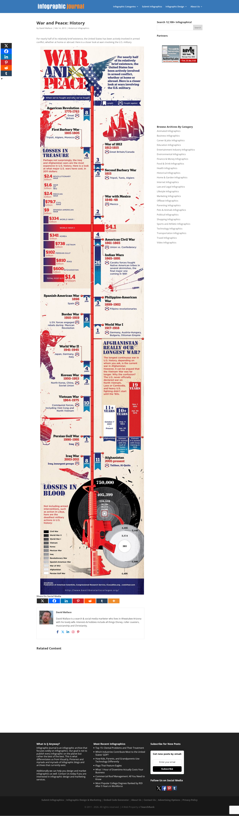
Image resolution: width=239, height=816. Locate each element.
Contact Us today (67, 773)
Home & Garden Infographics (172, 177)
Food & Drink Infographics (170, 163)
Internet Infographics (168, 182)
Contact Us (150, 799)
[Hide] (2, 79)
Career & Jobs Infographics (171, 140)
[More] (113, 600)
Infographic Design (175, 7)
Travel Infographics (167, 237)
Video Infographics (166, 242)
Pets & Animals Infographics (171, 209)
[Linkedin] (66, 600)
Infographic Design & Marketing (83, 799)
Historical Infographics (78, 28)
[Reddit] (90, 600)
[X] (42, 600)
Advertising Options (169, 799)
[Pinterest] (78, 600)
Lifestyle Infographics (168, 191)
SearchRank (147, 807)
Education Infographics (169, 145)
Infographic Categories (124, 7)
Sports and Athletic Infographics (173, 223)
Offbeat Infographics (167, 200)
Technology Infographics (169, 228)
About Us (195, 7)
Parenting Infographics (169, 205)
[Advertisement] (92, 684)
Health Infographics (167, 168)
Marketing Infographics (169, 196)
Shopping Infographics (168, 219)
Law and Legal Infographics (171, 186)
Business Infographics (168, 135)
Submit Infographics (152, 7)
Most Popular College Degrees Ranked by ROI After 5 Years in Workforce (118, 785)
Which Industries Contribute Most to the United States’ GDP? (120, 753)
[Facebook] (54, 600)
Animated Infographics (168, 131)
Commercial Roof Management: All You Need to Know (120, 778)
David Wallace (45, 28)
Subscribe (167, 769)
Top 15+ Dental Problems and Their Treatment (119, 747)
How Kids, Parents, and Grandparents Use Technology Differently (117, 760)
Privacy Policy (190, 799)
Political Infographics (168, 214)
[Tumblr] (102, 600)
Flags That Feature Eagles (108, 765)
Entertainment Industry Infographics (176, 149)
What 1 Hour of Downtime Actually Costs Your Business (119, 771)
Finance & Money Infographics (172, 158)
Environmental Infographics (171, 154)
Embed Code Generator (116, 799)
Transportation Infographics (171, 233)
